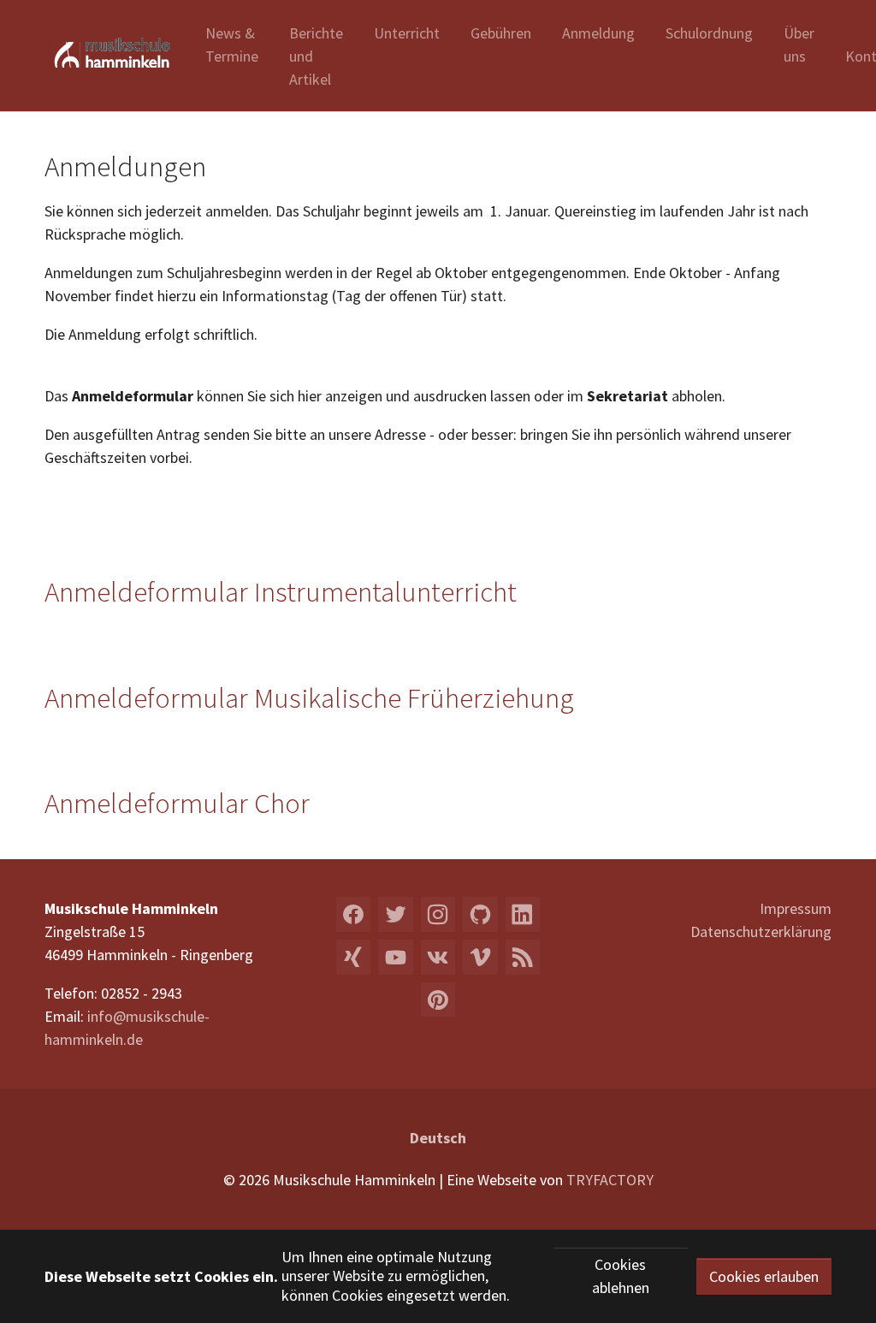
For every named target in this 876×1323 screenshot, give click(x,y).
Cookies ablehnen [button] (620, 1276)
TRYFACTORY (610, 1180)
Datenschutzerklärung (761, 931)
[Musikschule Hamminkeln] (107, 55)
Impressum (796, 908)
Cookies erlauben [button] (764, 1276)
